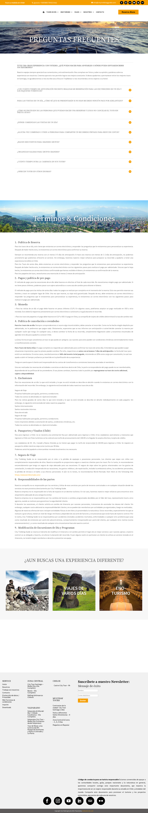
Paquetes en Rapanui (61, 725)
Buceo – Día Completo (32, 692)
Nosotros (87, 12)
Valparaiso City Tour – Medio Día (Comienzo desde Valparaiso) (36, 721)
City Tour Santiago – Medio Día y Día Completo (35, 686)
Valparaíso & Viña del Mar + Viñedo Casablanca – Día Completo (36, 714)
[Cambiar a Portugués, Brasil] (76, 2)
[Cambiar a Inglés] (69, 2)
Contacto (100, 12)
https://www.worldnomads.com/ (27, 475)
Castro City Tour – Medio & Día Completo (70, 685)
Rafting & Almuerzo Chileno (35, 696)
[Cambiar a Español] (79, 2)
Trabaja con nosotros (10, 690)
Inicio (4, 684)
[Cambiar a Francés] (71, 2)
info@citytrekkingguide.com (103, 2)
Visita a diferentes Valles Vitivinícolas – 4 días (61, 715)
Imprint (5, 704)
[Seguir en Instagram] (125, 2)
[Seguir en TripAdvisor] (130, 2)
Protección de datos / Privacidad (10, 696)
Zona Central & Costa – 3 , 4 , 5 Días (61, 721)
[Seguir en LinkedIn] (138, 2)
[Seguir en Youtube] (134, 2)
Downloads (6, 707)
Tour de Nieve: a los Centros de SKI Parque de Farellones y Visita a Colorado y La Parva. (36, 729)
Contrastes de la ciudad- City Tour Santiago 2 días (59, 707)
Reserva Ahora (128, 12)
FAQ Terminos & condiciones (8, 701)
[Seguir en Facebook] (121, 2)
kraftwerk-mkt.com (87, 811)
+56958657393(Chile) (48, 3)
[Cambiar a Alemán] (74, 2)
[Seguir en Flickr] (142, 2)
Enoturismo (65, 12)
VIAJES (76, 12)
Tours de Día (51, 12)
